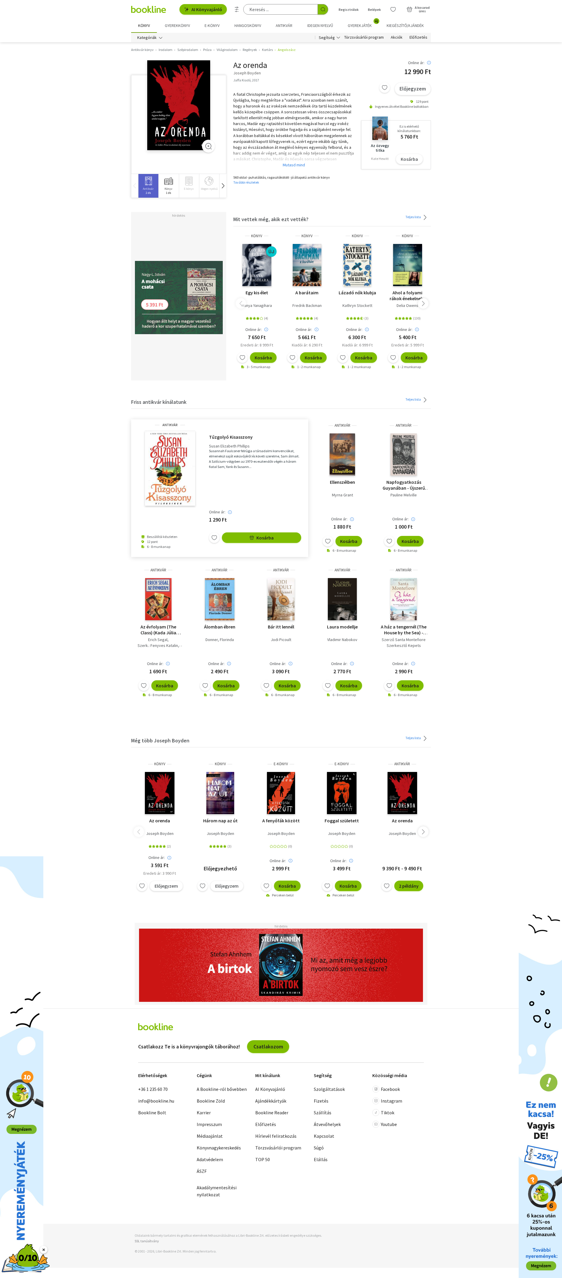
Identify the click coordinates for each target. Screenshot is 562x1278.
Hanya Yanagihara (257, 305)
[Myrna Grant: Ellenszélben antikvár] (342, 454)
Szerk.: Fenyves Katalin (158, 645)
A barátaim (306, 292)
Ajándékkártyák (270, 1101)
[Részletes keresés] (237, 9)
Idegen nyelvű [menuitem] (320, 25)
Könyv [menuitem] (144, 25)
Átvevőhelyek (327, 1124)
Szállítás (322, 1112)
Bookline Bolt (152, 1112)
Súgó (319, 1148)
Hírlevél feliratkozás (276, 1136)
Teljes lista (413, 217)
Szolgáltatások (329, 1089)
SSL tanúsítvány (147, 1241)
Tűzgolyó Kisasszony (231, 437)
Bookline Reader (271, 1112)
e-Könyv (281, 763)
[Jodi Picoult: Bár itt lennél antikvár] (281, 599)
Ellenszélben (342, 482)
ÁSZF (202, 1171)
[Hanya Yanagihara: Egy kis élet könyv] (256, 265)
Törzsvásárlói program (364, 37)
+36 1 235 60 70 (153, 1089)
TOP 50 (262, 1159)
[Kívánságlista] (393, 9)
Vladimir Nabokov (342, 639)
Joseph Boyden (160, 833)
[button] (222, 186)
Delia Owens (407, 305)
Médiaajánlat (210, 1136)
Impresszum (209, 1124)
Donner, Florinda (219, 639)
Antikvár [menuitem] (284, 25)
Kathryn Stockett (357, 305)
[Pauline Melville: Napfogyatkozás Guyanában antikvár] (403, 454)
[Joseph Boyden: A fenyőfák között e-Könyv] (281, 793)
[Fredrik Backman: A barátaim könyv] (307, 265)
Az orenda (159, 820)
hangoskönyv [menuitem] (247, 25)
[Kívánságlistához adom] (384, 87)
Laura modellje (342, 627)
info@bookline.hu (156, 1101)
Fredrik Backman (307, 305)
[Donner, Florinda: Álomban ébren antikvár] (220, 599)
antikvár (169, 425)
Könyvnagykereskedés (219, 1148)
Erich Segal (157, 639)
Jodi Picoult (281, 639)
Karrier (204, 1112)
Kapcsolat (324, 1136)
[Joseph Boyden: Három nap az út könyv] (220, 793)
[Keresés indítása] (323, 9)
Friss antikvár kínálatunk (158, 402)
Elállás (321, 1159)
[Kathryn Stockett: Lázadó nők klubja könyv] (357, 265)
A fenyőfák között (281, 820)
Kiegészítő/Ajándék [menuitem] (405, 25)
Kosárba (409, 159)
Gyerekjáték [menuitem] (363, 23)
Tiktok (387, 1112)
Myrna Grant (342, 495)
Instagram (391, 1101)
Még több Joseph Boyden (160, 740)
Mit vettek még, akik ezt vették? (271, 219)
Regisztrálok (349, 9)
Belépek (374, 9)
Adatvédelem (210, 1159)
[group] (148, 186)
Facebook (390, 1089)
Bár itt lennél (281, 627)
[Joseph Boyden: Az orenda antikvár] (178, 105)
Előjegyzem (413, 88)
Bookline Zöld (211, 1101)
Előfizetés (418, 37)
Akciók (396, 37)
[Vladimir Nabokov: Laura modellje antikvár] (342, 599)
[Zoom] (208, 146)
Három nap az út (220, 820)
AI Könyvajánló (206, 9)
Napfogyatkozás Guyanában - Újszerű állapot (404, 485)
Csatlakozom (268, 1046)
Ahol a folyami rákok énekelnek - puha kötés (408, 295)
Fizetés (321, 1101)
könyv (256, 235)
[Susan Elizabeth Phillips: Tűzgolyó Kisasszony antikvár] (170, 468)
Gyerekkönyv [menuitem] (177, 25)
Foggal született (342, 820)
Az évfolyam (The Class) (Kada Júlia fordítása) (158, 629)
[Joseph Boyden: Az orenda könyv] (159, 793)
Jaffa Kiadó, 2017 (246, 80)
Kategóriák (147, 37)
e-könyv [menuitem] (212, 25)
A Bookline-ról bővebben (222, 1089)
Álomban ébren (219, 627)
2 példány (409, 886)
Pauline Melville (403, 495)
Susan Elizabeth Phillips (229, 446)
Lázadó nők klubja (357, 292)
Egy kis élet (257, 292)
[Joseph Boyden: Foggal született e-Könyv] (342, 793)
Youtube (389, 1124)
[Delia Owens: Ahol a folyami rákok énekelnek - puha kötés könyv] (407, 265)
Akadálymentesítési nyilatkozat (217, 1191)
